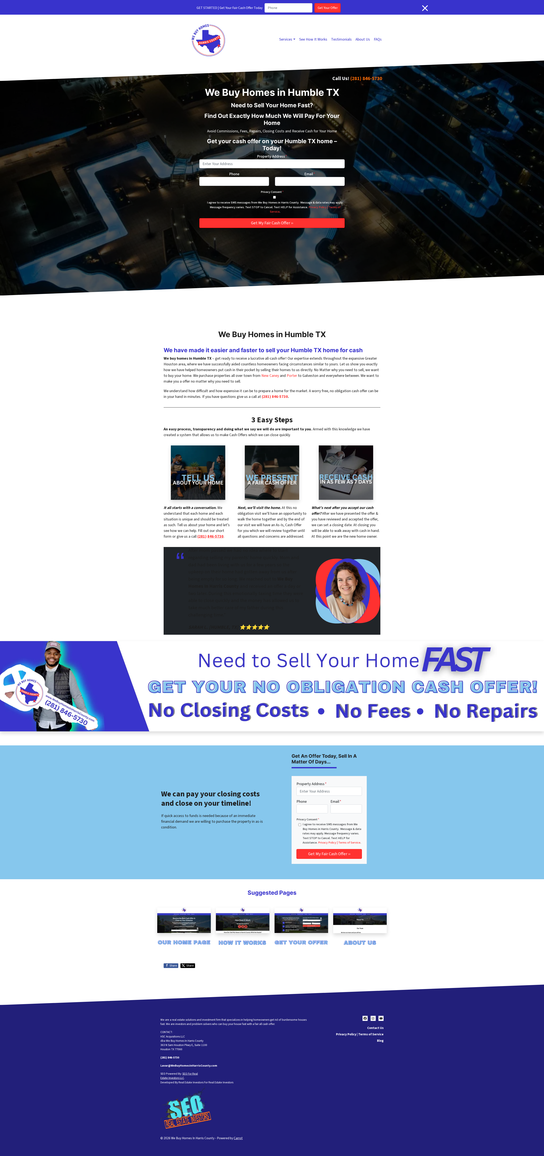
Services (285, 39)
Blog (380, 1040)
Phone (234, 174)
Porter (292, 375)
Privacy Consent (272, 192)
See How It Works (313, 39)
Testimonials (341, 39)
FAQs (378, 39)
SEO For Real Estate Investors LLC (179, 1076)
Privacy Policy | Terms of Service (339, 842)
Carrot (238, 1138)
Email (309, 174)
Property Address (272, 156)
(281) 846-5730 (366, 78)
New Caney (270, 375)
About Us (363, 39)
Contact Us (375, 1028)
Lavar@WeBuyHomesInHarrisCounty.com (188, 1066)
